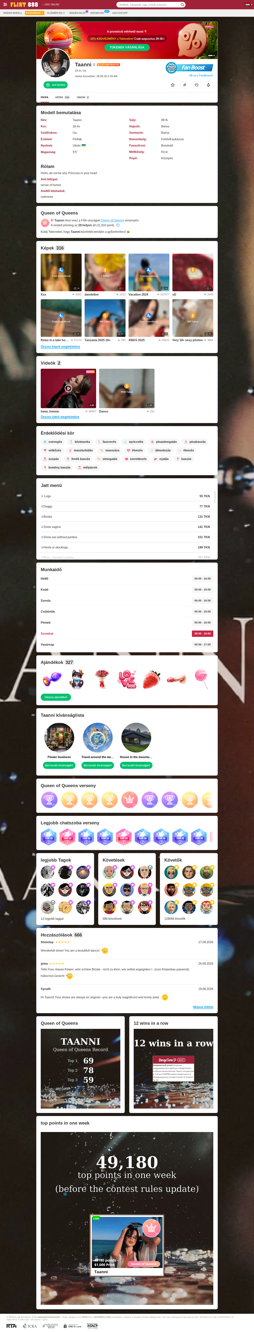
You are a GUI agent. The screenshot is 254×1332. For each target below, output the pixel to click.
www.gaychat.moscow (49, 1317)
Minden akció (77, 13)
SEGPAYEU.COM (102, 1317)
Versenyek (97, 13)
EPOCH (85, 1317)
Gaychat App (120, 13)
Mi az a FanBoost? (201, 75)
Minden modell (12, 13)
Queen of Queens (112, 220)
